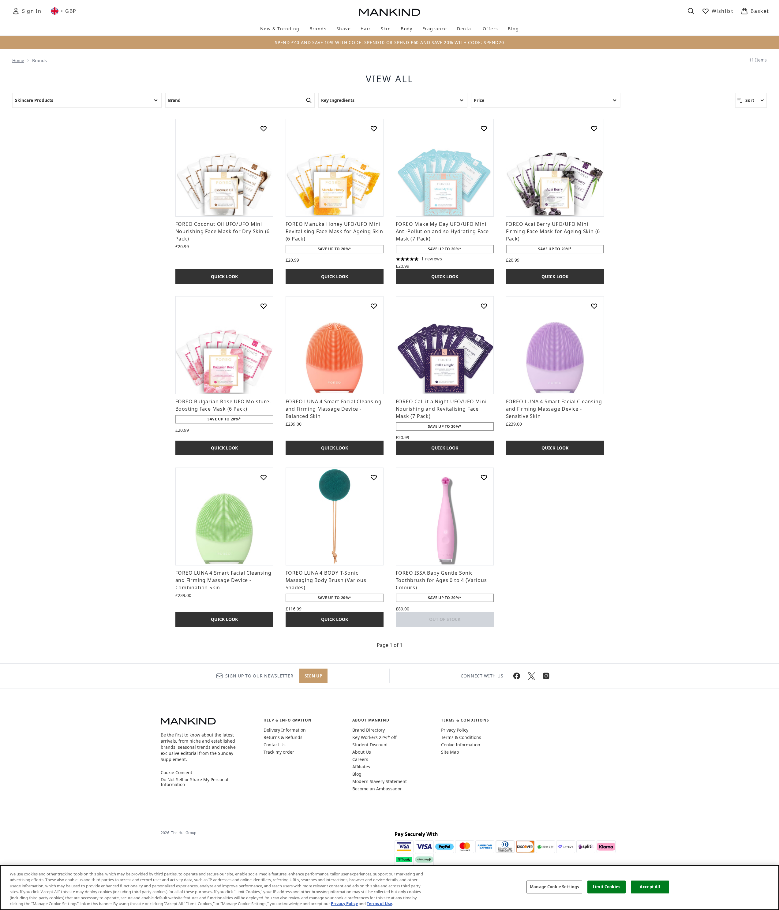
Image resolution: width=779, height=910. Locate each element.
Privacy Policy (454, 730)
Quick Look (224, 276)
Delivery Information (285, 730)
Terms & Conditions (461, 737)
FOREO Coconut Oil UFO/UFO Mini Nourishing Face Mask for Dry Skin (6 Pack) (222, 231)
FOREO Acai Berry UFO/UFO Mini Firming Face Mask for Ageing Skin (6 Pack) (553, 231)
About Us (361, 752)
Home (18, 60)
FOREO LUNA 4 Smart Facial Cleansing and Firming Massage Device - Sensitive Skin (554, 409)
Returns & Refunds (283, 737)
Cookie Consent (176, 772)
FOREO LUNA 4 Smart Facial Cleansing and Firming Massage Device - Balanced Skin (334, 409)
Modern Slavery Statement (379, 781)
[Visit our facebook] (516, 676)
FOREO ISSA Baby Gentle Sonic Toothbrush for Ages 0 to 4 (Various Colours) (441, 580)
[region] (389, 887)
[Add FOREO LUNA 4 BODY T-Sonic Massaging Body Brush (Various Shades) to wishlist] (373, 477)
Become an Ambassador (377, 789)
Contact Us (275, 745)
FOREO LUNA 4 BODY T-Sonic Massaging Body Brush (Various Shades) (326, 580)
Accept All (650, 886)
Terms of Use (379, 903)
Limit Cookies (606, 886)
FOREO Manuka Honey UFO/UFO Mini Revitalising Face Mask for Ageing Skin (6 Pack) (334, 231)
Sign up (313, 676)
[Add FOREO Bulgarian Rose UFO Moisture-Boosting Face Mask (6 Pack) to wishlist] (263, 306)
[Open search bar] (691, 11)
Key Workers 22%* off (374, 737)
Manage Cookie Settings (554, 886)
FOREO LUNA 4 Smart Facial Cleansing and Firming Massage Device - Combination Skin (223, 580)
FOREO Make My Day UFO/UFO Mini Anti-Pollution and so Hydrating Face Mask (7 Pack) (442, 231)
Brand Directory (368, 730)
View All (390, 78)
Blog (356, 774)
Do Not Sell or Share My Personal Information (194, 782)
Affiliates (361, 767)
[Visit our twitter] (531, 676)
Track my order (279, 752)
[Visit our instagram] (546, 676)
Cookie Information (460, 745)
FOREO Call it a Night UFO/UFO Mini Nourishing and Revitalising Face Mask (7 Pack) (441, 409)
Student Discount (370, 745)
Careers (360, 759)
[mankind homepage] (389, 12)
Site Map (450, 752)
